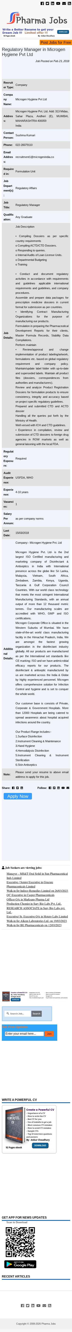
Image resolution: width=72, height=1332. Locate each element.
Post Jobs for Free (56, 42)
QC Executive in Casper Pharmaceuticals (30, 895)
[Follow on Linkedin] (52, 3)
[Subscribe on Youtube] (58, 3)
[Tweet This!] (17, 787)
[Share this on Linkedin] (22, 787)
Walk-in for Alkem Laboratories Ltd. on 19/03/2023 (37, 921)
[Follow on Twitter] (47, 3)
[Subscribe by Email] (64, 3)
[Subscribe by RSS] (69, 3)
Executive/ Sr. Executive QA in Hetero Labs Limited (37, 916)
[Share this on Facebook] (13, 787)
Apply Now (17, 796)
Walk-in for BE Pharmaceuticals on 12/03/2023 (34, 925)
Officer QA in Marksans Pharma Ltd (28, 899)
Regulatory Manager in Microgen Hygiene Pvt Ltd (33, 52)
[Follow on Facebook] (42, 3)
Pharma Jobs (49, 1323)
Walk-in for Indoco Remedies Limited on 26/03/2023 (37, 891)
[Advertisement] (37, 72)
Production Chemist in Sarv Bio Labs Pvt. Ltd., (34, 903)
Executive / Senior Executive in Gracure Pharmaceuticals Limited (30, 884)
